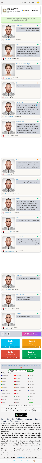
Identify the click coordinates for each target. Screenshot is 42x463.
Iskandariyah (20, 237)
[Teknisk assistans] (34, 461)
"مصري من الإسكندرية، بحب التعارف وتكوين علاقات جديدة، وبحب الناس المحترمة (28, 242)
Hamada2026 (9, 116)
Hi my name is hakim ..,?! (25, 316)
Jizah (17, 44)
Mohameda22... (10, 251)
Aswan (18, 198)
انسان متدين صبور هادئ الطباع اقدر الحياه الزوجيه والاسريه (29, 29)
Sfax (17, 83)
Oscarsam (8, 309)
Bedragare (19, 406)
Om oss (25, 409)
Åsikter (30, 406)
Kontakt (29, 411)
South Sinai (19, 102)
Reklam (19, 409)
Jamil (6, 97)
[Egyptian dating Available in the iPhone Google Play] (21, 414)
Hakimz (7, 328)
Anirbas (7, 78)
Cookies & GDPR (11, 409)
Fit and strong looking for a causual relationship (25, 298)
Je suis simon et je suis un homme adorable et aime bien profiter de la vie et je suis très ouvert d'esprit (28, 165)
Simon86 (7, 174)
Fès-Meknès (20, 121)
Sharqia (18, 313)
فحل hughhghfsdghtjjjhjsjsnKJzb (29, 278)
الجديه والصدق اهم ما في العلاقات (29, 220)
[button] (2, 2)
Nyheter (12, 406)
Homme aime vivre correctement (27, 86)
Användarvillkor (11, 411)
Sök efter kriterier (33, 334)
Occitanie (19, 160)
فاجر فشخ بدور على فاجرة (31, 182)
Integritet (32, 409)
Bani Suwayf (20, 25)
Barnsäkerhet (21, 411)
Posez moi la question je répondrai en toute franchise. (26, 68)
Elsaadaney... (9, 39)
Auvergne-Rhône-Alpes (23, 64)
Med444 (7, 136)
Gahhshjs (8, 289)
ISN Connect (21, 457)
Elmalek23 (8, 193)
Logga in (31, 2)
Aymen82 (8, 212)
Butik (25, 406)
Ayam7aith (8, 59)
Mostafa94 (8, 232)
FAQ (34, 411)
